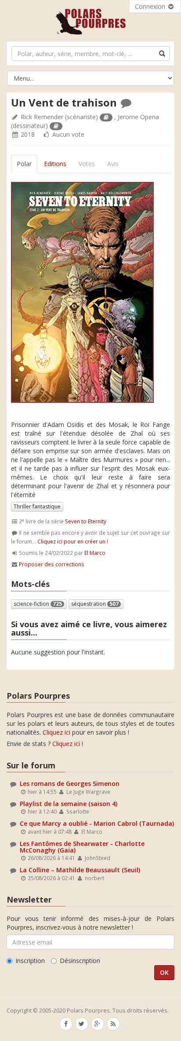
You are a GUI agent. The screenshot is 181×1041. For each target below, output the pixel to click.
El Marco (94, 552)
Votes (87, 164)
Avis (113, 164)
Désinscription (80, 960)
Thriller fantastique (37, 506)
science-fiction (38, 604)
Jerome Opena (138, 117)
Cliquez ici (56, 732)
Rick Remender (42, 117)
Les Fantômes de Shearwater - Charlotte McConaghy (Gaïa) (82, 846)
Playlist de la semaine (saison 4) (68, 803)
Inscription (30, 960)
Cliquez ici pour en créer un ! (72, 541)
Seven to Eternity (85, 521)
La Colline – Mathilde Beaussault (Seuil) (80, 870)
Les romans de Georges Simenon (69, 783)
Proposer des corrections (51, 564)
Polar (24, 164)
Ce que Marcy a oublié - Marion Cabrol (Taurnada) (97, 823)
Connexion (151, 6)
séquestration (95, 604)
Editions (55, 164)
